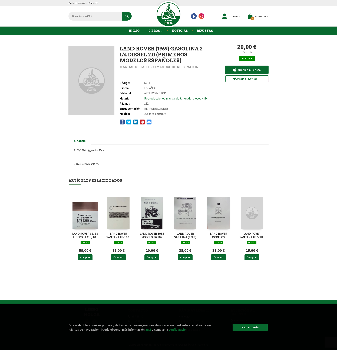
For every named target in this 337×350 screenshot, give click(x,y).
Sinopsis (79, 141)
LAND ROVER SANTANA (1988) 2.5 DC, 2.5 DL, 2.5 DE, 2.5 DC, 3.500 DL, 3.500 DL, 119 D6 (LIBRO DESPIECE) (185, 235)
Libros (154, 31)
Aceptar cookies (250, 327)
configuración (178, 329)
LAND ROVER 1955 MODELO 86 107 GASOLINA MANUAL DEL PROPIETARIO (152, 235)
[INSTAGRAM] (201, 16)
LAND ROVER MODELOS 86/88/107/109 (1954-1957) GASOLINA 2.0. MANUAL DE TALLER (219, 235)
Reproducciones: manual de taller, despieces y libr (176, 98)
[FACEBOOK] (194, 16)
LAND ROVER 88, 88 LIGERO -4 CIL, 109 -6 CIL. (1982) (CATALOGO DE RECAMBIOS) (85, 235)
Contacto (93, 3)
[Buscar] (127, 16)
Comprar (85, 257)
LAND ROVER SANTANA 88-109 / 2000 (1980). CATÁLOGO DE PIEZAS (118, 235)
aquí (148, 329)
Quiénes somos (76, 3)
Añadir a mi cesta (249, 70)
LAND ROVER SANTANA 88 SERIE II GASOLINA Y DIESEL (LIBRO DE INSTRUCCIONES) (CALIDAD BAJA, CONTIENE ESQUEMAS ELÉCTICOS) (252, 235)
